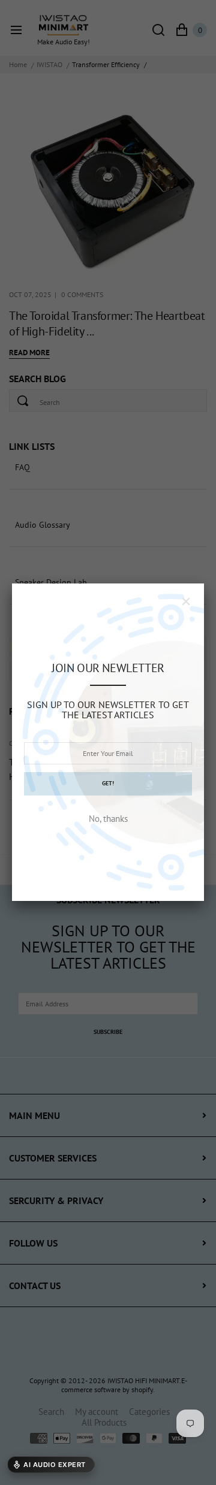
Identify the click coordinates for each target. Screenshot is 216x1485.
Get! (108, 783)
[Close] (186, 601)
